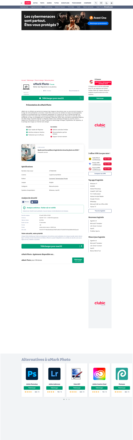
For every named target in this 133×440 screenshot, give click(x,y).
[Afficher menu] (21, 3)
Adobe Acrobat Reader (97, 196)
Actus (35, 3)
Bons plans (65, 3)
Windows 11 (93, 183)
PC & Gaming (48, 7)
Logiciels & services (36, 7)
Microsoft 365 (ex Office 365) (99, 204)
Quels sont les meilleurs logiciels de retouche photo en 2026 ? (58, 150)
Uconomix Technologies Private (58, 178)
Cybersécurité (24, 7)
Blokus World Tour (95, 250)
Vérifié (52, 84)
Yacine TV (93, 206)
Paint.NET (77, 384)
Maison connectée (88, 7)
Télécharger (76, 3)
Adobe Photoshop (95, 188)
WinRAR (92, 186)
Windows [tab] (27, 201)
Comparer (87, 3)
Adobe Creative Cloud (99, 384)
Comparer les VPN (100, 173)
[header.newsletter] (101, 3)
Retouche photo (49, 80)
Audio (78, 7)
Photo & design (39, 80)
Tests (42, 3)
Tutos (56, 3)
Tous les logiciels (100, 210)
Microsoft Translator (96, 223)
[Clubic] (28, 3)
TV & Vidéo (71, 7)
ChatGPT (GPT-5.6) (95, 191)
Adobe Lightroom (54, 384)
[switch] (106, 3)
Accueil (23, 80)
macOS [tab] (35, 201)
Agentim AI (93, 221)
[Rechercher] (96, 3)
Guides (49, 3)
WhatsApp (93, 201)
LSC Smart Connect (96, 226)
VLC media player (95, 194)
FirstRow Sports (95, 231)
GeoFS (92, 228)
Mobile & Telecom (60, 7)
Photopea (122, 384)
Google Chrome (94, 199)
